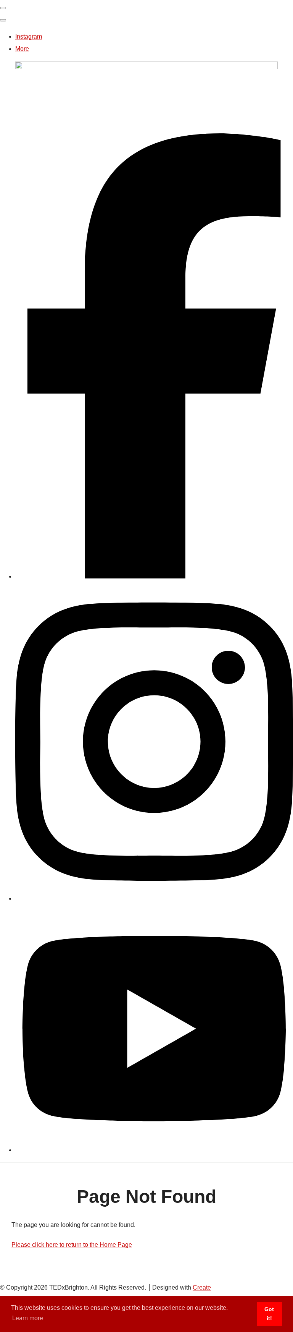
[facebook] (154, 576)
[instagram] (154, 898)
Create (202, 1287)
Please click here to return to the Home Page (71, 1244)
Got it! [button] (269, 1313)
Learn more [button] (27, 1318)
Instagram (28, 36)
